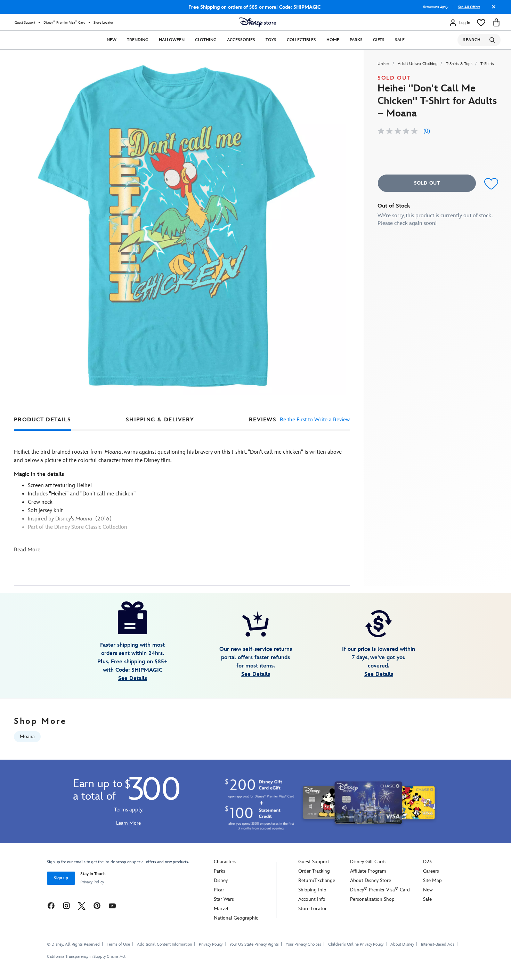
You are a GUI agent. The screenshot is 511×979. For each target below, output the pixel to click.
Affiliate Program (368, 871)
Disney (221, 880)
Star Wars (224, 899)
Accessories (241, 39)
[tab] (42, 419)
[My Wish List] (481, 22)
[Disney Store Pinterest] (97, 905)
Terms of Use (118, 944)
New (111, 39)
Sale (400, 39)
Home (332, 39)
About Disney (402, 944)
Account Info (311, 899)
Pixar (219, 890)
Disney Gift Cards (368, 862)
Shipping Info (312, 890)
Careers (431, 871)
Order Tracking (314, 871)
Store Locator (103, 23)
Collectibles (301, 39)
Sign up (61, 878)
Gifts (378, 39)
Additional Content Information (164, 944)
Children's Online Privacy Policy (355, 944)
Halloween (172, 39)
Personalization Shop (372, 899)
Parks (356, 39)
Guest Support (25, 23)
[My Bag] (496, 22)
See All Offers (469, 7)
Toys (271, 39)
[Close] (491, 9)
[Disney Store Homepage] (257, 22)
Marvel (221, 909)
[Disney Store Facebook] (51, 905)
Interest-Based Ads (437, 944)
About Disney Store (370, 880)
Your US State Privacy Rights (254, 944)
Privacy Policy (92, 882)
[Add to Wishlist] (489, 184)
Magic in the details (39, 474)
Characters (225, 862)
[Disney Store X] (82, 905)
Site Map (432, 880)
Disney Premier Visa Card (64, 22)
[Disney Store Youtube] (112, 905)
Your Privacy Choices (303, 944)
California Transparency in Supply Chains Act (86, 956)
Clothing (206, 39)
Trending (137, 39)
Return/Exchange (316, 880)
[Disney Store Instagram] (66, 905)
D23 (427, 862)
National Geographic (236, 918)
